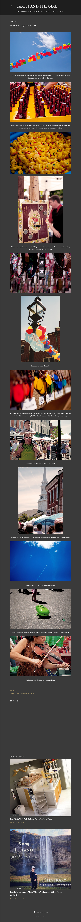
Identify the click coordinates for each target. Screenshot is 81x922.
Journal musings (20, 693)
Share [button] (12, 690)
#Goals (41, 11)
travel (48, 11)
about (19, 11)
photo (55, 11)
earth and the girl (36, 6)
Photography (29, 693)
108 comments (19, 899)
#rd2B (26, 11)
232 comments (19, 822)
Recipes (33, 11)
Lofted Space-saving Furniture (31, 818)
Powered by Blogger (42, 912)
